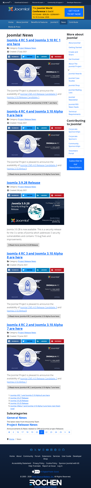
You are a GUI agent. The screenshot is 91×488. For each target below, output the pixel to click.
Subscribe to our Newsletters (75, 164)
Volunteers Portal (73, 152)
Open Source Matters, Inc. (43, 476)
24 (56, 432)
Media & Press (14, 27)
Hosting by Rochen (45, 486)
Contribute (73, 22)
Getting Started (75, 47)
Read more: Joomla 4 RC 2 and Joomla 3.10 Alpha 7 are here (34, 387)
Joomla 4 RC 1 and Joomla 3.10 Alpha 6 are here (30, 395)
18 (27, 432)
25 (61, 432)
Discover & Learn (38, 2)
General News (17, 418)
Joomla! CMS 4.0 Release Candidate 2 (38, 378)
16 (18, 432)
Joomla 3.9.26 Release (19, 400)
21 (42, 432)
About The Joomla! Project (75, 65)
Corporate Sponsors (73, 137)
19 (32, 432)
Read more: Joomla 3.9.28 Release (23, 245)
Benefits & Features (39, 22)
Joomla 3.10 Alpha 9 (17, 168)
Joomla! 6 (54, 22)
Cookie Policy (51, 463)
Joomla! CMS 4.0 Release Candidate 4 (38, 165)
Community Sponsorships (74, 144)
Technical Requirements (75, 112)
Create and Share (73, 53)
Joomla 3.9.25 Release (19, 403)
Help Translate (35, 466)
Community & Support (55, 2)
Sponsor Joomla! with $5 (69, 463)
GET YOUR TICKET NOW (74, 12)
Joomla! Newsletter (73, 98)
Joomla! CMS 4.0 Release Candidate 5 (38, 93)
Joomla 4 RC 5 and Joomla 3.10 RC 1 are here (33, 42)
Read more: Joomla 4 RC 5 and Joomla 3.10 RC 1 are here (33, 103)
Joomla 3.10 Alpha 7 (17, 381)
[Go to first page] (9, 432)
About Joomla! (22, 22)
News (63, 22)
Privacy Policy (38, 463)
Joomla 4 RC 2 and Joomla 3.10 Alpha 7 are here (35, 326)
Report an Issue (49, 466)
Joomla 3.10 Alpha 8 (17, 310)
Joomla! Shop (74, 85)
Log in (59, 466)
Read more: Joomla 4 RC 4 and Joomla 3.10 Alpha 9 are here (34, 174)
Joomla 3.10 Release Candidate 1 (23, 97)
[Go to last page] (69, 432)
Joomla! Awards (75, 73)
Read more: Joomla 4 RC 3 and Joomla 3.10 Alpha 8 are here (34, 316)
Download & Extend (21, 2)
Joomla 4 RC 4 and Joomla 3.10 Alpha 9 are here (35, 113)
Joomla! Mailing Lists (75, 91)
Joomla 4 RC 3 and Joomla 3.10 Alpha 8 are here (35, 255)
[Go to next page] (65, 432)
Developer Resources (74, 2)
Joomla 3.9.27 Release (19, 398)
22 (46, 432)
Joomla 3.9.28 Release (23, 182)
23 (51, 432)
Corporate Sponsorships (74, 130)
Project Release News (27, 48)
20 (37, 432)
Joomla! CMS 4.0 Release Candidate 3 (38, 307)
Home (10, 22)
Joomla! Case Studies (74, 79)
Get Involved (74, 59)
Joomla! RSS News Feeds (74, 105)
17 (23, 432)
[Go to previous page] (13, 432)
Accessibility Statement (21, 463)
